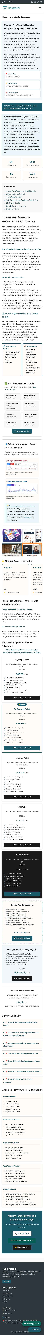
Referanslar (6, 1299)
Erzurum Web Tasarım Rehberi (15, 1132)
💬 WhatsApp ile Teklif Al (22, 698)
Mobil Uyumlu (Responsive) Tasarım (31, 357)
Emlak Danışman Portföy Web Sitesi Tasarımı (20, 1194)
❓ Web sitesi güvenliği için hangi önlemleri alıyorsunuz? (21, 1044)
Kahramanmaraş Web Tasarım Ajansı (17, 1153)
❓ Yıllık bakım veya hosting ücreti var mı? (21, 1053)
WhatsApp (27, 517)
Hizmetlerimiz (7, 1293)
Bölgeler (5, 1302)
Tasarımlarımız (7, 1296)
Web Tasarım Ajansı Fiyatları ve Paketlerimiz (22, 200)
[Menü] (40, 8)
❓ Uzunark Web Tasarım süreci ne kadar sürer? (20, 1024)
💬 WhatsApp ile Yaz (31, 1324)
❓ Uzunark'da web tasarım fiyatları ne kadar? (22, 1071)
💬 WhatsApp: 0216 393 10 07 (22, 1240)
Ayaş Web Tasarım (11, 1101)
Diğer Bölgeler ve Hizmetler (16, 206)
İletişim (6, 1281)
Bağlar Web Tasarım (12, 1104)
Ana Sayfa (5, 1290)
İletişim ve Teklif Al (12, 209)
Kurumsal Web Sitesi (12, 352)
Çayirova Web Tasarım (12, 1111)
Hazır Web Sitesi (10, 355)
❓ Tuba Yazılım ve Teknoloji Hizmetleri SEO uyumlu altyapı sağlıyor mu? (21, 1034)
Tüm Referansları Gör (22, 431)
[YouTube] (41, 2)
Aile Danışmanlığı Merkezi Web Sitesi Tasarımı (20, 1204)
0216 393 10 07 (8, 2)
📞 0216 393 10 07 (22, 1234)
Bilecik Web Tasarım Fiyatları (14, 1171)
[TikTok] (38, 2)
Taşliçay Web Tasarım (12, 1106)
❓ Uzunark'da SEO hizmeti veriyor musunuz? (17, 1080)
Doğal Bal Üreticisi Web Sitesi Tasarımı (17, 1199)
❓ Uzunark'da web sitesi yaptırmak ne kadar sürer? (21, 1062)
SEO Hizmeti (30, 373)
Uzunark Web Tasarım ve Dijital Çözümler (21, 191)
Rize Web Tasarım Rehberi (14, 1127)
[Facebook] (29, 2)
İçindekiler (10, 186)
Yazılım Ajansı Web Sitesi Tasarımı (16, 1197)
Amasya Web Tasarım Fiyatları (15, 1176)
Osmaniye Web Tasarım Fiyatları (16, 1181)
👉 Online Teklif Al (22, 1247)
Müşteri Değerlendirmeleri (15, 194)
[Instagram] (35, 2)
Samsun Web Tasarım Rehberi (15, 1130)
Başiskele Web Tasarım (13, 1109)
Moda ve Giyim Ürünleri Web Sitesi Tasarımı (19, 1202)
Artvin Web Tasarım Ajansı (13, 1150)
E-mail (7, 1317)
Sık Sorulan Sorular (13, 203)
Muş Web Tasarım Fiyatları (14, 1179)
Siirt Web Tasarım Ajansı (13, 1158)
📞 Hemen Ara (34, 1329)
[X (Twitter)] (32, 2)
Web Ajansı (9, 362)
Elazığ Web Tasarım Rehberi (14, 1124)
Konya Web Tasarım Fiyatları (14, 1173)
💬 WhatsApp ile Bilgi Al (22, 938)
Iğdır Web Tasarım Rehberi (14, 1135)
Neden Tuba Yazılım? (13, 197)
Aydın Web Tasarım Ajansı (13, 1155)
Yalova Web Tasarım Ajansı (14, 1148)
